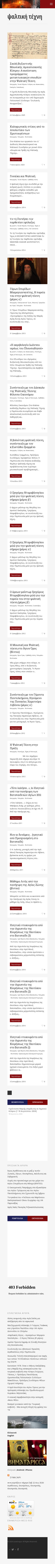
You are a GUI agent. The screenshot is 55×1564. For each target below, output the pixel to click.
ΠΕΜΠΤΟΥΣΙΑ (17, 1102)
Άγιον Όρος (21, 655)
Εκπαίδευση (20, 87)
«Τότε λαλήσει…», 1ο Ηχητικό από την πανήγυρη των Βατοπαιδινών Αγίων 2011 (27, 791)
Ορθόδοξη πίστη (33, 180)
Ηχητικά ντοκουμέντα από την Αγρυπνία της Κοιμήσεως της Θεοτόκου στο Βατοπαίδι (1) (26, 1042)
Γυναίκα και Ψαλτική (22, 176)
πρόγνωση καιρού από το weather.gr (21, 1518)
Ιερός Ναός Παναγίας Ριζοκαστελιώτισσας (25, 1207)
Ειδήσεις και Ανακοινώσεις (36, 84)
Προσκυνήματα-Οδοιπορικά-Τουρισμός (31, 942)
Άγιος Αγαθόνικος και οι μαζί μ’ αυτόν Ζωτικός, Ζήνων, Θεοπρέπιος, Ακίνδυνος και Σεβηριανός (26, 1173)
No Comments (33, 229)
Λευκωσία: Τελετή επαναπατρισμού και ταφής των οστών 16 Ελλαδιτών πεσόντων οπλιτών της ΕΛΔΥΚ (27, 1359)
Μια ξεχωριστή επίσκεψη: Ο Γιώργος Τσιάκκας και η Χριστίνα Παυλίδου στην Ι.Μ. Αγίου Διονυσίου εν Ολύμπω (27, 1328)
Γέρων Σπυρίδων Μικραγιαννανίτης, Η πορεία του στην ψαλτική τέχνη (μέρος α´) (27, 294)
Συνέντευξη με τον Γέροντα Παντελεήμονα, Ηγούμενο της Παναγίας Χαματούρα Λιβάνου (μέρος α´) (27, 700)
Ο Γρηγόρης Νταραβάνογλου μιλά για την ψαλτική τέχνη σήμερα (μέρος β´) (27, 496)
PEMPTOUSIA (17, 1218)
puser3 (14, 226)
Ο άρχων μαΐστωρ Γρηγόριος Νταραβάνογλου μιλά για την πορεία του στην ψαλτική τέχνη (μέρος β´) (27, 597)
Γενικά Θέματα (22, 84)
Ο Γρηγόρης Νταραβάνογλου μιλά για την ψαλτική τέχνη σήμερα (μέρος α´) (27, 545)
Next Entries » (9, 1093)
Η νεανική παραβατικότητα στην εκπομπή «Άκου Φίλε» (25, 1398)
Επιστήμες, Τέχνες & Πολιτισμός (27, 398)
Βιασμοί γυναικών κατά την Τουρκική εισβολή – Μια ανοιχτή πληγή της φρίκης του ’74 (27, 1407)
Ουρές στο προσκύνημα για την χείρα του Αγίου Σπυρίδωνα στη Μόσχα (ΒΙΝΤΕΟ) (25, 1182)
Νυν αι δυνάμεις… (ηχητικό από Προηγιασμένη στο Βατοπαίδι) (26, 838)
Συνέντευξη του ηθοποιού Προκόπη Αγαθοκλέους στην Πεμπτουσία (23, 1350)
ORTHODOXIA (37, 1218)
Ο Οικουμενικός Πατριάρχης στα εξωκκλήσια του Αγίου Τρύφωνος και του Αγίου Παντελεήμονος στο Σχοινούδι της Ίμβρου (26, 1190)
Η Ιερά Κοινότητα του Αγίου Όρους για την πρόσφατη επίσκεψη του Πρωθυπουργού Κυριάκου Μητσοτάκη (26, 1390)
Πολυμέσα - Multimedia (25, 137)
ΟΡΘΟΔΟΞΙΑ (37, 1102)
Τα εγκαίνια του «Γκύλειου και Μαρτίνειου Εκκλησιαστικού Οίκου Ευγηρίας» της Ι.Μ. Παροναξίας (26, 1200)
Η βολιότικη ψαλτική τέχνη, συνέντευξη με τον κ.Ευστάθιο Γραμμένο (27, 443)
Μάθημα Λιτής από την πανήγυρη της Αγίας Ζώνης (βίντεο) (27, 885)
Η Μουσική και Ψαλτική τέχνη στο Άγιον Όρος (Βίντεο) (24, 648)
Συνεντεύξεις (18, 401)
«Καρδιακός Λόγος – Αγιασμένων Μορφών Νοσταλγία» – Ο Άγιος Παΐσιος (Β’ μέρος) (26, 1336)
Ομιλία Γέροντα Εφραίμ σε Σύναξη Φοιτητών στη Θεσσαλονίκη (26, 1343)
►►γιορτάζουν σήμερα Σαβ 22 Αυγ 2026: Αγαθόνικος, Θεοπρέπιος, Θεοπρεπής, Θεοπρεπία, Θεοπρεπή (25, 1485)
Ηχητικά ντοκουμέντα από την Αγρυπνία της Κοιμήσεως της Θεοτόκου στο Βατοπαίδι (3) (26, 930)
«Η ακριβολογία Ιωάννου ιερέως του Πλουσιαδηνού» (26, 346)
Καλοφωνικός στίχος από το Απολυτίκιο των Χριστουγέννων (27, 130)
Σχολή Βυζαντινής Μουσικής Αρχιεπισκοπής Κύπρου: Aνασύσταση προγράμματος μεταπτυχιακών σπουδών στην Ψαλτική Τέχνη (26, 72)
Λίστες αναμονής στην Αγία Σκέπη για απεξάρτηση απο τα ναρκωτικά (23, 1320)
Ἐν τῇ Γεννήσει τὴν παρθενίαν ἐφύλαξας (22, 220)
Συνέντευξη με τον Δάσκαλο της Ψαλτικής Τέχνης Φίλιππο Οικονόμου (27, 391)
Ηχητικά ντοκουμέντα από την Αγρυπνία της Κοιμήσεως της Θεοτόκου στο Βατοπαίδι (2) (26, 986)
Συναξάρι (15, 1477)
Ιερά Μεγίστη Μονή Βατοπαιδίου (28, 939)
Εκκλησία (13, 87)
